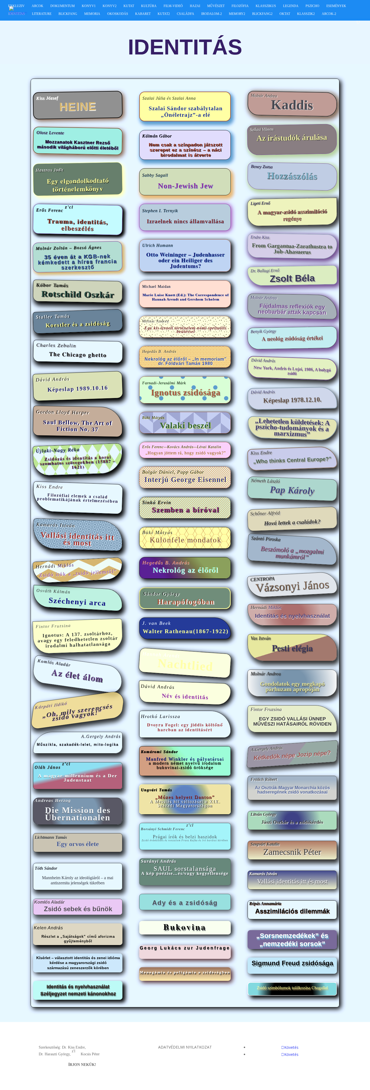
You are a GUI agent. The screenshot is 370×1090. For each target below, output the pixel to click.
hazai (195, 6)
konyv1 (89, 6)
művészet (216, 6)
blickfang (68, 14)
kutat (129, 6)
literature (41, 14)
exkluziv (16, 6)
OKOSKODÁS (117, 14)
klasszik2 (306, 14)
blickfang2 (262, 14)
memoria (92, 14)
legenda (290, 6)
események (336, 6)
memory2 (237, 14)
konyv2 (109, 6)
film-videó (173, 6)
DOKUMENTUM (62, 6)
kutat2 (164, 14)
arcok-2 (329, 14)
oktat (285, 14)
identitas (16, 14)
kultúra (149, 6)
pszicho (312, 6)
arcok (37, 6)
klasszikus (266, 6)
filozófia (240, 6)
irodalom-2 (211, 14)
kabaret (143, 14)
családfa (185, 14)
